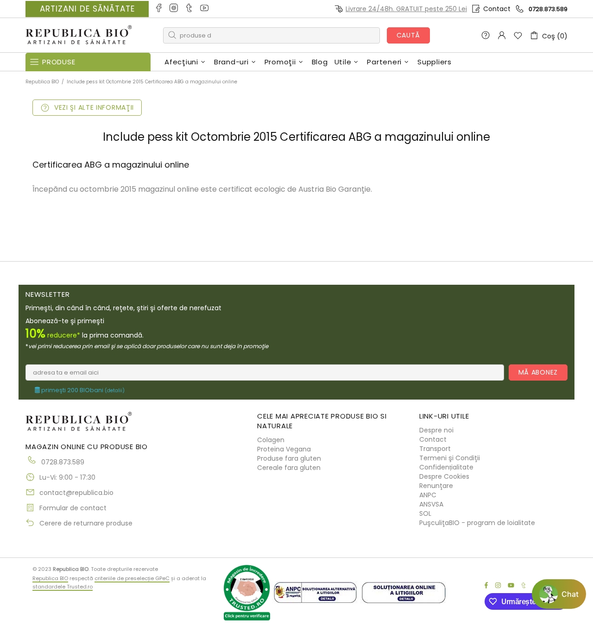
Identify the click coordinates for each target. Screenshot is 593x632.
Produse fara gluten (289, 458)
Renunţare (436, 486)
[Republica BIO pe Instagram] (174, 8)
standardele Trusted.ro (62, 586)
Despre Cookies (444, 476)
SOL (425, 513)
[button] (559, 594)
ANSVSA (431, 504)
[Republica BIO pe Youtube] (205, 8)
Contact (497, 8)
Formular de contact (73, 508)
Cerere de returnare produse (85, 523)
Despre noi (436, 430)
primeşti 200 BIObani (82, 390)
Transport (435, 448)
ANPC (427, 495)
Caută (409, 35)
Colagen (270, 440)
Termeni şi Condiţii (449, 458)
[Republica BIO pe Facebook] (159, 8)
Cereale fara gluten (289, 467)
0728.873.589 (548, 9)
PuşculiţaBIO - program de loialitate (477, 523)
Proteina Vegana (284, 449)
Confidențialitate (446, 467)
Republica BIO (78, 35)
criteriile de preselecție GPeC (132, 578)
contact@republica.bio (76, 492)
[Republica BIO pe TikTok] (189, 8)
